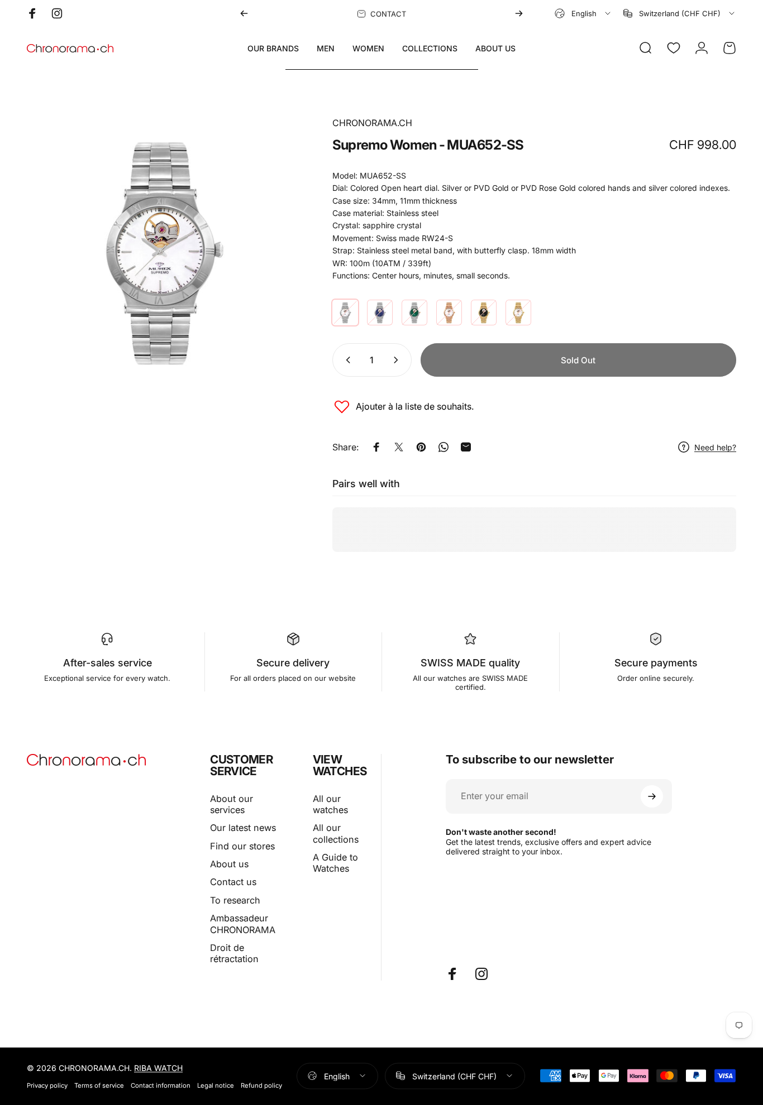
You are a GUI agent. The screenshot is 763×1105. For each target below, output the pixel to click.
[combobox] (583, 13)
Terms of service (99, 1085)
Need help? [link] (715, 446)
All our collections (336, 833)
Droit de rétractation (234, 953)
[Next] (519, 13)
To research (235, 900)
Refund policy (261, 1085)
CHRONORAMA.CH (372, 122)
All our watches (330, 804)
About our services (231, 804)
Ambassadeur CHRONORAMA (242, 923)
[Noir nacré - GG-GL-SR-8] (484, 312)
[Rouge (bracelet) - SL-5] (345, 312)
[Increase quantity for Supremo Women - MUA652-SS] (398, 360)
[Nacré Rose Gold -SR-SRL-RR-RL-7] (449, 312)
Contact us (233, 881)
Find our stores (242, 846)
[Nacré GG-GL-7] (518, 312)
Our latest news (243, 827)
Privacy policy (47, 1085)
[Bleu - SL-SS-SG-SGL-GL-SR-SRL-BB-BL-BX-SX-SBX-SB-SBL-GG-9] (380, 312)
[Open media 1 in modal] (161, 250)
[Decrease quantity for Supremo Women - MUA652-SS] (346, 360)
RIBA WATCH (158, 1067)
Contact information (160, 1085)
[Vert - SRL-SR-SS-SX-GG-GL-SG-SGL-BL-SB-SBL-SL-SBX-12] (414, 312)
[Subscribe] (652, 796)
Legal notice (215, 1085)
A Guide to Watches (335, 863)
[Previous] (244, 13)
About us (229, 863)
